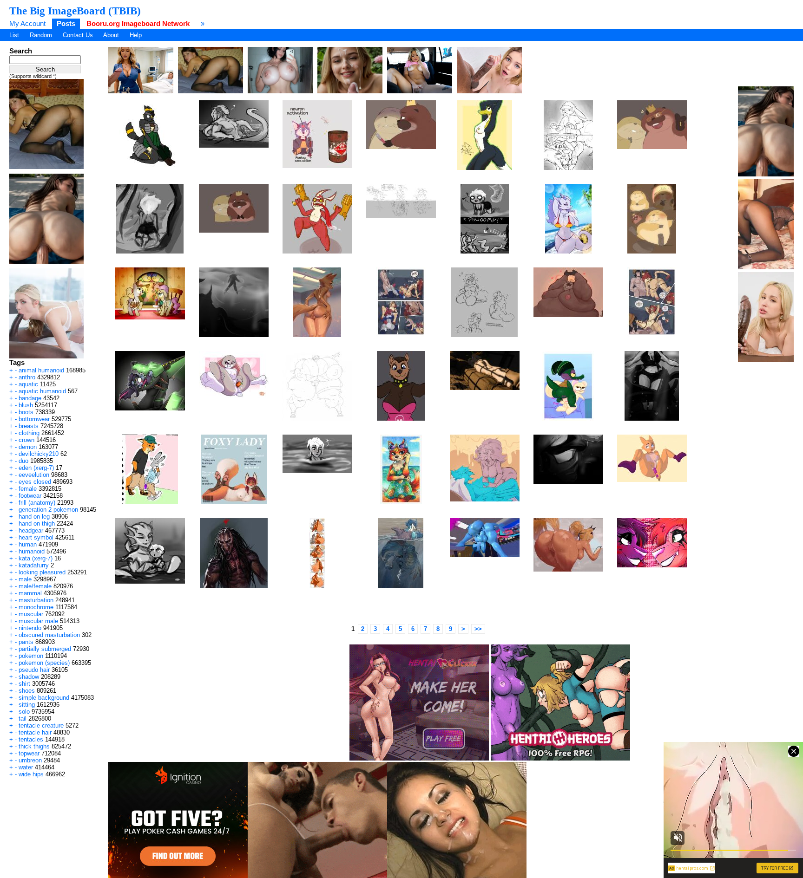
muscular (31, 614)
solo (24, 711)
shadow (29, 676)
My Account (27, 23)
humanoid (32, 551)
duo (23, 460)
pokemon (31, 655)
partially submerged (45, 648)
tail (22, 718)
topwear (29, 753)
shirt (24, 683)
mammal (30, 593)
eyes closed (35, 481)
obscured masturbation (49, 634)
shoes (27, 690)
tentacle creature (41, 725)
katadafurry (34, 565)
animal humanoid (41, 370)
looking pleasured (42, 572)
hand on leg (34, 516)
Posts (66, 23)
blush (26, 405)
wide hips (31, 774)
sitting (27, 704)
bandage (30, 398)
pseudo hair (34, 669)
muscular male (38, 621)
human (28, 544)
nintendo (30, 627)
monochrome (36, 607)
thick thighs (34, 746)
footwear (30, 495)
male (25, 579)
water (26, 767)
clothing (29, 432)
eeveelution (34, 474)
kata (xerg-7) (36, 558)
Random (41, 35)
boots (26, 412)
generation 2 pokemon (48, 509)
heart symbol (36, 537)
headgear (31, 530)
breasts (29, 426)
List (14, 35)
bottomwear (34, 419)
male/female (35, 586)
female (28, 488)
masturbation (36, 600)
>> (478, 628)
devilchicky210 (39, 453)
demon (28, 446)
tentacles (31, 739)
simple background (44, 697)
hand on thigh (37, 523)
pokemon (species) (44, 662)
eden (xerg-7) (36, 467)
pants (26, 641)
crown (26, 439)
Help (136, 35)
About (111, 35)
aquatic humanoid (42, 391)
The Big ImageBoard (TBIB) (75, 11)
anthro (27, 377)
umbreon (30, 760)
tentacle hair (35, 732)
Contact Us (78, 35)
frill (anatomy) (37, 502)
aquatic (28, 384)
